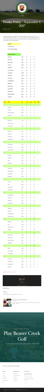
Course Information (16, 375)
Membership (15, 378)
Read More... (21, 294)
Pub (3, 382)
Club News (15, 373)
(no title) (4, 291)
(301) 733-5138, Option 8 (28, 379)
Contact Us (15, 380)
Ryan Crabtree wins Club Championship (19, 299)
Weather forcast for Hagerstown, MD (22, 285)
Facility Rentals (5, 380)
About (4, 375)
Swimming (4, 378)
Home (4, 373)
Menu (23, 15)
